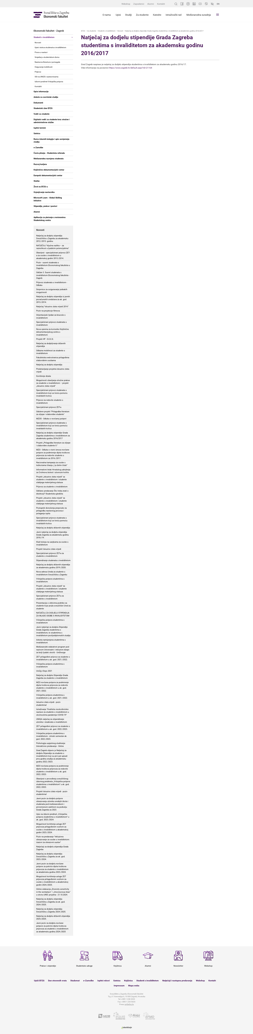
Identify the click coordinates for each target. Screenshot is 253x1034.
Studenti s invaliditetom (44, 37)
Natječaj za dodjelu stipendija (49, 364)
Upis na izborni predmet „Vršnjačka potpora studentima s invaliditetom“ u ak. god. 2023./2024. (52, 817)
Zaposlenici (138, 4)
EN (218, 4)
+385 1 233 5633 (128, 1002)
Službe (37, 181)
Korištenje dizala (43, 376)
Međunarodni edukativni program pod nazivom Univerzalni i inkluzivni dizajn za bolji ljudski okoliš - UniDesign (52, 650)
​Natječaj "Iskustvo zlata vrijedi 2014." (52, 306)
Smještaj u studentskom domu (47, 57)
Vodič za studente (41, 114)
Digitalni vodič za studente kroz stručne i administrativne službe (52, 120)
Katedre (157, 14)
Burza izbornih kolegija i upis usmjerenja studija (51, 140)
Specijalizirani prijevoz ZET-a (48, 407)
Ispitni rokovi (103, 980)
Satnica (37, 133)
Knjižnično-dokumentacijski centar (49, 170)
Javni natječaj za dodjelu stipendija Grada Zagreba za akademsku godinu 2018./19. (52, 535)
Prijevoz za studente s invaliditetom (51, 486)
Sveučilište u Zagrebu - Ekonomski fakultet (51, 14)
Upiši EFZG (39, 980)
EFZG (83, 31)
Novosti (38, 42)
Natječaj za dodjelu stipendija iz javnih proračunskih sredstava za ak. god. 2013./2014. (53, 299)
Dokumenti (38, 103)
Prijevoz (38, 72)
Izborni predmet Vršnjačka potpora (49, 81)
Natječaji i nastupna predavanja (177, 980)
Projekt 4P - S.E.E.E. (45, 339)
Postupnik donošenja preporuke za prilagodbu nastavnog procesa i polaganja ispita (51, 511)
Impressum (119, 985)
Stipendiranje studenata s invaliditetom (53, 560)
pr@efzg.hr (129, 1004)
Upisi (118, 14)
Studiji (128, 14)
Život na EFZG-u (41, 186)
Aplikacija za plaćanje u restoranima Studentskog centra (49, 218)
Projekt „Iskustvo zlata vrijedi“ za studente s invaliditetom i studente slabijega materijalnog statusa (51, 480)
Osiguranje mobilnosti (43, 67)
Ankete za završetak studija (46, 97)
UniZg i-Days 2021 (44, 671)
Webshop (125, 4)
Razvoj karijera (40, 164)
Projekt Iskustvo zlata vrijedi (48, 549)
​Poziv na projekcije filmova (48, 311)
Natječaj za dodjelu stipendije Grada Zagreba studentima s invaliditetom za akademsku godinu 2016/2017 (53, 436)
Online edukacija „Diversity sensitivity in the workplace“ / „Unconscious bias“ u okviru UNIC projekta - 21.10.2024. (53, 892)
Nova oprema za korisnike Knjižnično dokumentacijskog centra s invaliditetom (52, 332)
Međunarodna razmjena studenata (49, 158)
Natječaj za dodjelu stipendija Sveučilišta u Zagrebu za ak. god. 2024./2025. (50, 902)
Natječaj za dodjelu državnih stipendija (53, 528)
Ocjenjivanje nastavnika (44, 192)
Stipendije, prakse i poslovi (45, 206)
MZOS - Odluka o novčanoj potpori (51, 418)
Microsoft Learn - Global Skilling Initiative (48, 199)
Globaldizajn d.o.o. (126, 1027)
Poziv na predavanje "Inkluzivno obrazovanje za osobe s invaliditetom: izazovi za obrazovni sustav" (53, 839)
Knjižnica (128, 980)
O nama (107, 14)
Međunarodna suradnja (198, 14)
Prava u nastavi (41, 52)
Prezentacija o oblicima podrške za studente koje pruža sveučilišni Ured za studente (53, 606)
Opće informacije (41, 91)
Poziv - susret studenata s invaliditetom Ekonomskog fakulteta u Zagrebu (53, 265)
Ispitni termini (40, 128)
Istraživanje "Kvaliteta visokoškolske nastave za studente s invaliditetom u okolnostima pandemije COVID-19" (52, 712)
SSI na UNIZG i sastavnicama (46, 77)
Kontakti (161, 4)
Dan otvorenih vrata (57, 980)
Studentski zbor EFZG (43, 108)
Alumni (150, 4)
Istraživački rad (173, 14)
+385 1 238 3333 (128, 999)
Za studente (142, 14)
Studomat (75, 980)
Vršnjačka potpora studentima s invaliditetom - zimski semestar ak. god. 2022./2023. (51, 736)
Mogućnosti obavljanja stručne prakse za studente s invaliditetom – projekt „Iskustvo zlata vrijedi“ (53, 383)
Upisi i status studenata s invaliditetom (50, 47)
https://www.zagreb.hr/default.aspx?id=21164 (130, 68)
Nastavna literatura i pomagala (47, 62)
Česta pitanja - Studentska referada (49, 153)
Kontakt (212, 980)
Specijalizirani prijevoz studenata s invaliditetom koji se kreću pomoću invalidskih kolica (51, 393)
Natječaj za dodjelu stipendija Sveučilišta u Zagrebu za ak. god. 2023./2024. (50, 857)
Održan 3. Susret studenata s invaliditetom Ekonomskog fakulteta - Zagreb (52, 275)
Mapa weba (133, 985)
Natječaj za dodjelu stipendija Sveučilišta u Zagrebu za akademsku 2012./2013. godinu (52, 238)
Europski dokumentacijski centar (48, 175)
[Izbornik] (217, 15)
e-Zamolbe (38, 147)
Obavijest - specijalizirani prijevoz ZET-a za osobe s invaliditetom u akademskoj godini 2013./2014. (53, 255)
